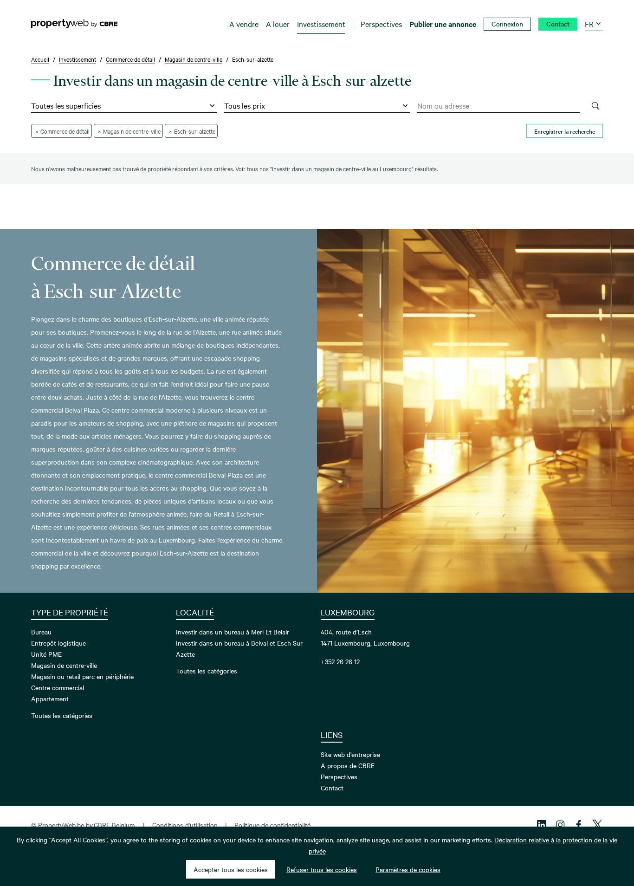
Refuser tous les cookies (321, 869)
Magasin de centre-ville (64, 665)
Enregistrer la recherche (564, 131)
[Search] (595, 105)
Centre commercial (57, 687)
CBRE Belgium (114, 824)
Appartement (50, 698)
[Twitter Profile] (597, 824)
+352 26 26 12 (340, 661)
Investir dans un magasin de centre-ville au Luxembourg (342, 168)
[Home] (74, 23)
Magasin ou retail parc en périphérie (82, 676)
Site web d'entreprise (350, 754)
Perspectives (339, 776)
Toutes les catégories (61, 715)
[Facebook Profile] (578, 824)
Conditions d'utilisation (185, 824)
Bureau (41, 631)
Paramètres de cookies (407, 869)
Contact (332, 787)
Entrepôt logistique (58, 642)
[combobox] (498, 105)
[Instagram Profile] (560, 824)
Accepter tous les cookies (231, 869)
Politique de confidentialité (272, 824)
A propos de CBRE (348, 765)
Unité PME (46, 654)
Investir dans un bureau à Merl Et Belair (232, 631)
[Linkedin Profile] (541, 824)
